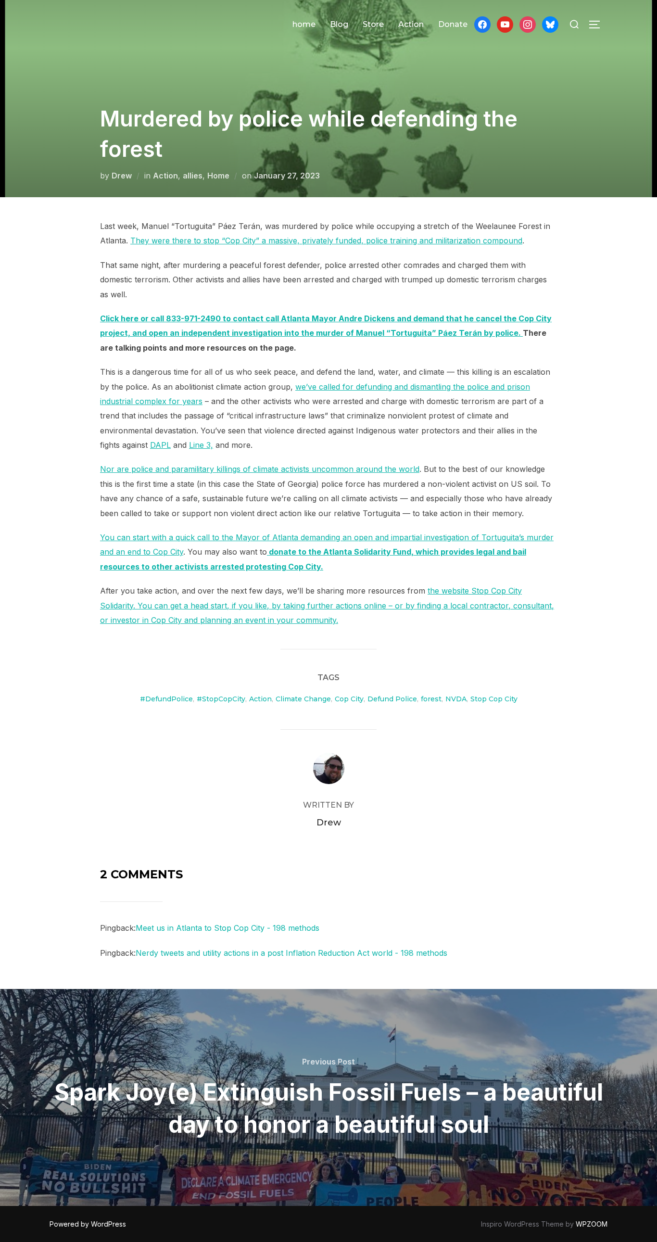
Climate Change (303, 699)
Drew (122, 175)
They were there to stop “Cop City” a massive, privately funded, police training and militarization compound (326, 240)
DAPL (160, 445)
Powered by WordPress (88, 1224)
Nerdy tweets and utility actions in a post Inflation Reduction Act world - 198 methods (291, 953)
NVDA (456, 699)
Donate (452, 24)
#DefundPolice (166, 699)
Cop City (349, 699)
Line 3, (201, 445)
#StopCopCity (221, 699)
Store (373, 24)
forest (431, 699)
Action (411, 24)
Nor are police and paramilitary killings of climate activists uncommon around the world (259, 469)
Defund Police (392, 699)
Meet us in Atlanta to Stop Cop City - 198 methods (227, 928)
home (304, 24)
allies (192, 175)
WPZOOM (591, 1224)
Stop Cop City (494, 699)
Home (218, 175)
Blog (339, 24)
